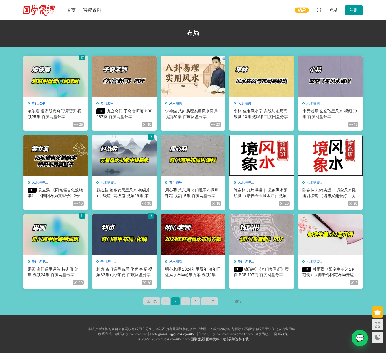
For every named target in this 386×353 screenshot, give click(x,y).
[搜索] (319, 10)
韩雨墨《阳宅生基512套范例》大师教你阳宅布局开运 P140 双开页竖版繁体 (329, 272)
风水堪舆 (176, 103)
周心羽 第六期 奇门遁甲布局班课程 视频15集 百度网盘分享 (192, 193)
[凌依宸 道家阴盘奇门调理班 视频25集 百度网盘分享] (55, 76)
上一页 (152, 301)
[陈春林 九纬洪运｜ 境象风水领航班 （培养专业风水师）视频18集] (261, 155)
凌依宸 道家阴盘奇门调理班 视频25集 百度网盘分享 (54, 113)
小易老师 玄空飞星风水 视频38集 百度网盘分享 (329, 113)
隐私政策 (281, 334)
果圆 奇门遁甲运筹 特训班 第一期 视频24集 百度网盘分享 (55, 272)
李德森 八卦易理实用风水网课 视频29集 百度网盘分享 (191, 113)
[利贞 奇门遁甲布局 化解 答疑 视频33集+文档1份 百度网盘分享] (124, 234)
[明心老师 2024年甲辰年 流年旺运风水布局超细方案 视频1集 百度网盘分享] (193, 234)
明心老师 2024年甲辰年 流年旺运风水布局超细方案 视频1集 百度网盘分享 (193, 272)
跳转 (238, 301)
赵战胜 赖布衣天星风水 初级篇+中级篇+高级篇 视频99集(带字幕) (123, 193)
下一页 (210, 301)
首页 (71, 10)
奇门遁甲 (38, 103)
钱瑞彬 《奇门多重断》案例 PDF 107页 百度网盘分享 (261, 272)
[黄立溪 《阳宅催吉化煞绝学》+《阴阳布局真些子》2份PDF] (55, 155)
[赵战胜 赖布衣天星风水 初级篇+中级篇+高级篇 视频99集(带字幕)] (124, 155)
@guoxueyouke (182, 334)
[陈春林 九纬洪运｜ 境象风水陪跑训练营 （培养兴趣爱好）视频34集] (330, 155)
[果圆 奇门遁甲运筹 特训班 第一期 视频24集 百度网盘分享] (55, 234)
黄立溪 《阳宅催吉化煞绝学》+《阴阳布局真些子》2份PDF (55, 193)
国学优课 (197, 339)
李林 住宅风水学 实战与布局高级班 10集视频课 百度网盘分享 (261, 113)
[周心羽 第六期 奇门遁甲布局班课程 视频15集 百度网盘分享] (193, 155)
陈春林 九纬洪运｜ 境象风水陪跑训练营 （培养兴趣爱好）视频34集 (329, 193)
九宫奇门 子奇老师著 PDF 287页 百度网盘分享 (124, 113)
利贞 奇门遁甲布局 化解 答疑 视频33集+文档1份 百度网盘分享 (124, 272)
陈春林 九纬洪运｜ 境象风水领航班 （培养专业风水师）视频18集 (261, 193)
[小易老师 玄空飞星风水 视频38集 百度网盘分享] (330, 76)
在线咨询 (360, 338)
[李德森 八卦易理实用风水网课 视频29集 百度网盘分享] (193, 76)
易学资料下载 (238, 339)
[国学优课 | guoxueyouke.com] (39, 10)
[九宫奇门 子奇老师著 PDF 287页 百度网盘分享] (124, 76)
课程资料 (92, 10)
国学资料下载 (216, 339)
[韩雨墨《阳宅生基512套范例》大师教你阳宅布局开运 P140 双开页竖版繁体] (330, 234)
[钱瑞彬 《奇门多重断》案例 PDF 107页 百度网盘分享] (261, 234)
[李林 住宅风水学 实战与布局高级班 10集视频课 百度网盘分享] (261, 76)
